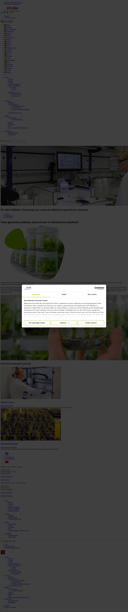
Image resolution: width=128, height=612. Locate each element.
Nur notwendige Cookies (37, 323)
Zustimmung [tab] (36, 294)
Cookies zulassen (91, 323)
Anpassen (63, 323)
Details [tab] (64, 294)
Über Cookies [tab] (92, 294)
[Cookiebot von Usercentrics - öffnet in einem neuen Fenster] (96, 288)
